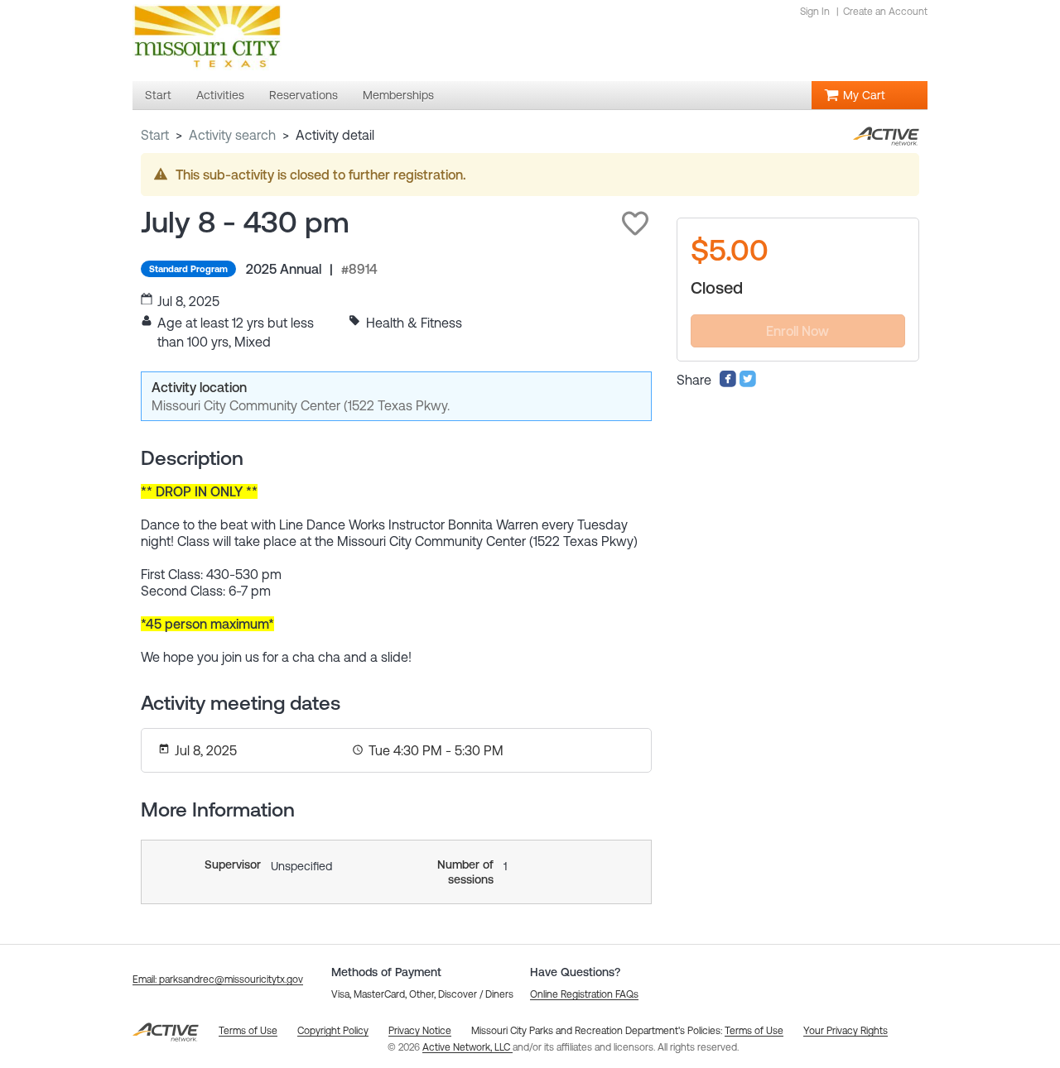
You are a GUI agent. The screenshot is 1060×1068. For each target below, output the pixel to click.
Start (155, 134)
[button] (635, 223)
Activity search (232, 134)
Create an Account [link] (885, 11)
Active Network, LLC (467, 1047)
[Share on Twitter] (748, 383)
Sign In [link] (815, 11)
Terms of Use (754, 1031)
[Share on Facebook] (728, 383)
